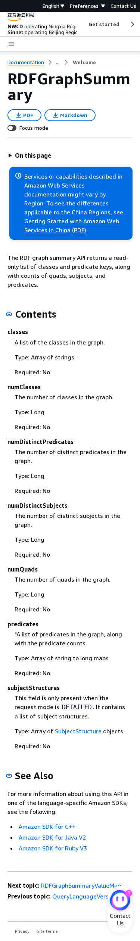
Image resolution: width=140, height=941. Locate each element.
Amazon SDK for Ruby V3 (53, 848)
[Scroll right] (132, 24)
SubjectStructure (78, 731)
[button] (29, 155)
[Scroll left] (82, 24)
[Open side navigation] (11, 44)
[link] (84, 62)
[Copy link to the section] (8, 314)
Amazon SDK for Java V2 (52, 837)
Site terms (47, 931)
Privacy (22, 931)
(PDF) (79, 230)
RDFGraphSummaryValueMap (81, 885)
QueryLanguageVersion (84, 896)
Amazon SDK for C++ (47, 826)
